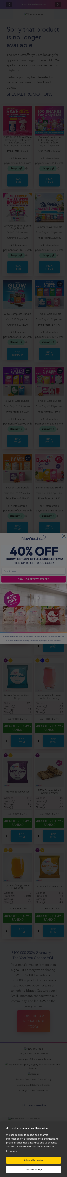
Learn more (12, 1151)
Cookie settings (33, 1169)
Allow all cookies (33, 1160)
